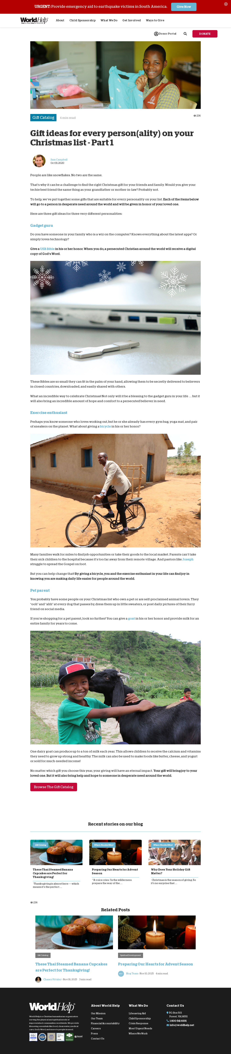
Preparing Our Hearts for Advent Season (115, 871)
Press (94, 1033)
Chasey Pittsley (52, 979)
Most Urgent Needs (140, 1028)
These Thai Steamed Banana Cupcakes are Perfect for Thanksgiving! (53, 873)
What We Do (109, 20)
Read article (56, 852)
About (60, 20)
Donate (205, 34)
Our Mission (98, 1013)
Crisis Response (138, 1023)
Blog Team (132, 973)
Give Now (184, 6)
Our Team (97, 1018)
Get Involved (131, 20)
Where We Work (138, 1033)
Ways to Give (155, 20)
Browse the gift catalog (53, 787)
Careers (96, 1028)
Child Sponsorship (83, 20)
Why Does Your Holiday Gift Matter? (170, 871)
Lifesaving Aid (137, 1013)
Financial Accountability (105, 1023)
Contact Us (97, 1038)
